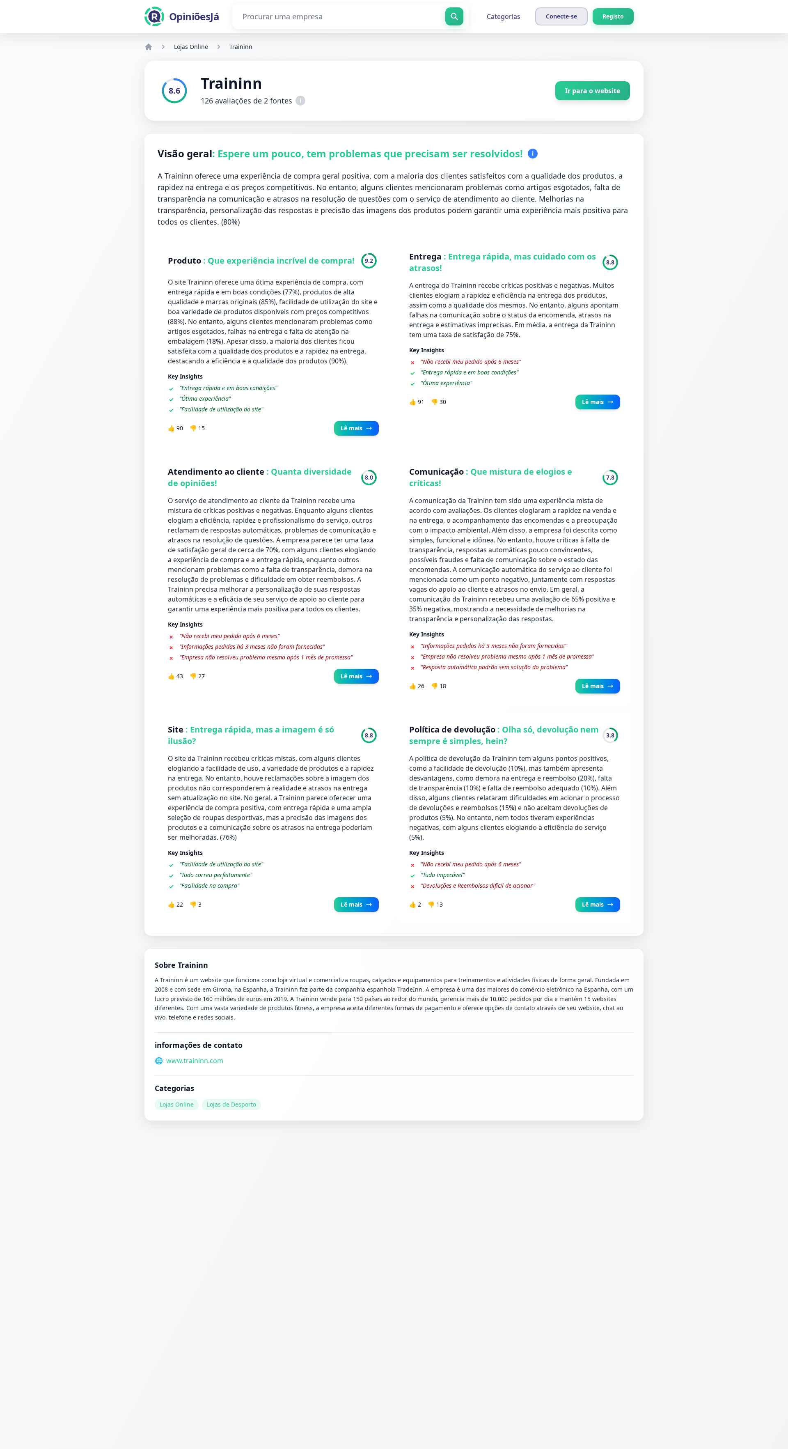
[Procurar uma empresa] (454, 16)
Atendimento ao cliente (217, 471)
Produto (185, 260)
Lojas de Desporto (231, 1104)
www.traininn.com (194, 1060)
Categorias (503, 16)
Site (177, 729)
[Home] (148, 47)
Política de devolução (453, 729)
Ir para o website (592, 90)
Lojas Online (191, 47)
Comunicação (437, 471)
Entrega (426, 256)
